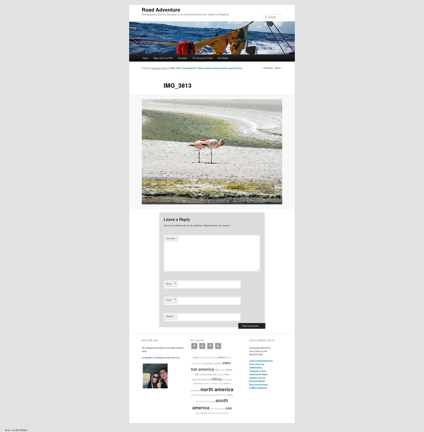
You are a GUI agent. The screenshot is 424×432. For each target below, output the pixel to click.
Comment (171, 238)
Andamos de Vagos (258, 374)
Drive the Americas (258, 384)
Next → (278, 67)
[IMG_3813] (212, 151)
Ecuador (220, 374)
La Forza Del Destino (211, 383)
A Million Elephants (258, 387)
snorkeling (211, 401)
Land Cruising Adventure (261, 360)
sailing (230, 394)
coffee (221, 370)
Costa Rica (211, 374)
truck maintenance (217, 409)
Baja (216, 357)
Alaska (196, 357)
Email (171, 300)
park (207, 395)
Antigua (203, 357)
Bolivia (228, 357)
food (226, 374)
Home (145, 58)
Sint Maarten (201, 401)
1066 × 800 (175, 68)
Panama (201, 395)
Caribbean (217, 363)
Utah (198, 413)
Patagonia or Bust (257, 371)
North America (217, 389)
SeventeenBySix (257, 381)
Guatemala (196, 379)
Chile (216, 369)
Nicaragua (195, 390)
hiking (216, 378)
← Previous (267, 67)
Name (171, 283)
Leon (221, 383)
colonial (202, 374)
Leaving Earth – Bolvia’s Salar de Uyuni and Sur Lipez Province (212, 68)
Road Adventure (161, 9)
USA (228, 408)
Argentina (210, 357)
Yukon (225, 413)
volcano (204, 412)
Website (170, 316)
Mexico (227, 383)
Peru (220, 394)
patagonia (213, 395)
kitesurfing (198, 383)
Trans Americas (256, 364)
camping (201, 363)
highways (206, 379)
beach (221, 357)
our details (147, 357)
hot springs (227, 379)
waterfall (211, 413)
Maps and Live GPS (163, 58)
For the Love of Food (202, 58)
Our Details (223, 58)
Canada (208, 363)
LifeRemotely (255, 367)
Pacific (194, 394)
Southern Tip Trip (257, 377)
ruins (224, 395)
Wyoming (219, 413)
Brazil (195, 363)
